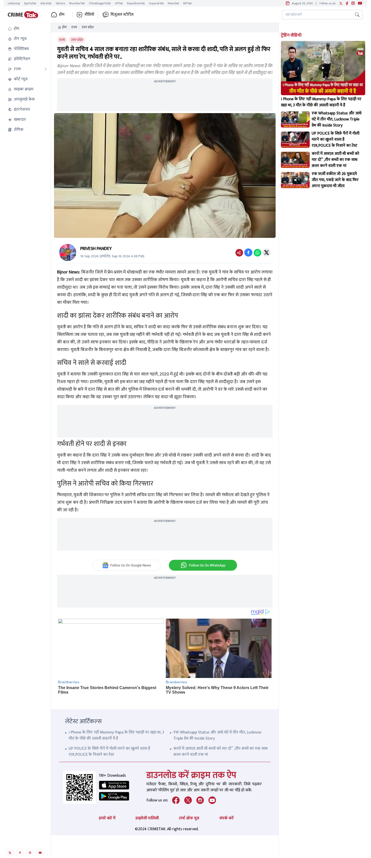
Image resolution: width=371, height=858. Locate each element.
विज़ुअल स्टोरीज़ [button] (122, 15)
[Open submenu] (45, 69)
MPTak (187, 3)
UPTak (119, 3)
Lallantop (14, 3)
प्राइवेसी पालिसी (147, 818)
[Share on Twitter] (266, 252)
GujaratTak (156, 3)
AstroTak (45, 3)
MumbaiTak (77, 3)
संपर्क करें (226, 818)
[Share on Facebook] (248, 252)
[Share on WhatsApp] (257, 252)
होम (64, 27)
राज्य (74, 27)
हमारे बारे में (107, 818)
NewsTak (173, 3)
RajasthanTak (136, 3)
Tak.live (60, 3)
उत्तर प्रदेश (88, 27)
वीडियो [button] (89, 15)
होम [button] (61, 15)
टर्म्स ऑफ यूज (189, 818)
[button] (27, 29)
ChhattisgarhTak (100, 3)
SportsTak (30, 3)
